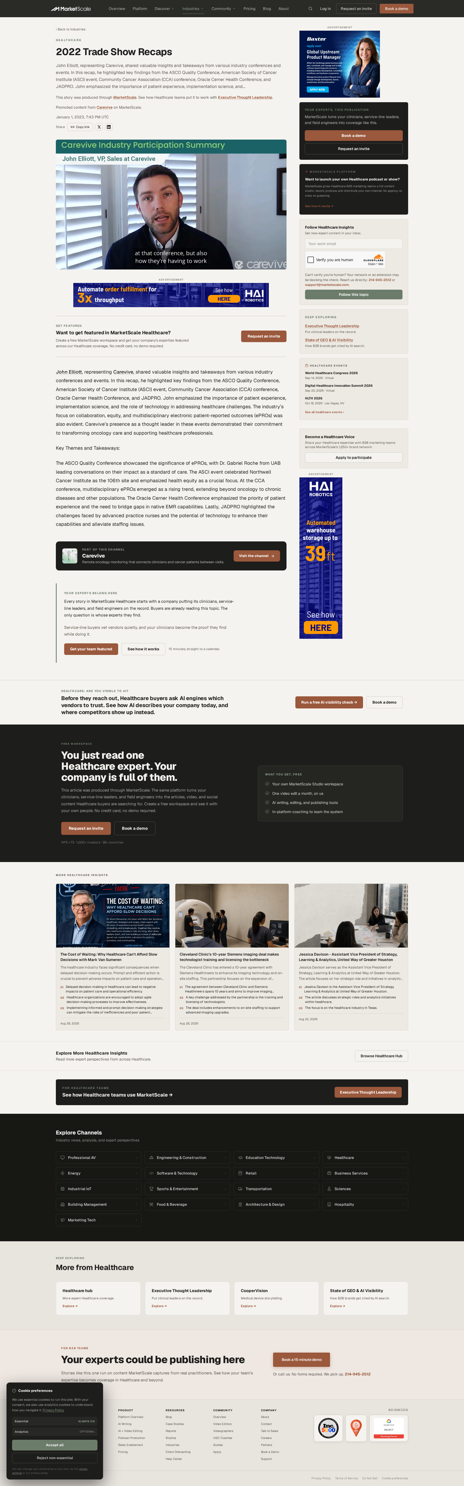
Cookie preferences (395, 1478)
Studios (171, 1438)
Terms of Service (346, 1478)
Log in (325, 8)
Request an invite (356, 8)
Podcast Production (131, 1438)
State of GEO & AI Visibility (329, 340)
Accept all (55, 1445)
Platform (140, 8)
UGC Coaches (222, 1438)
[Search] (310, 8)
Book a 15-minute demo (302, 1359)
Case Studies (175, 1424)
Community (221, 8)
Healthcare (69, 40)
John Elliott (69, 372)
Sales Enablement (130, 1445)
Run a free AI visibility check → (329, 702)
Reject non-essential (55, 1458)
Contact (266, 1424)
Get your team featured (91, 649)
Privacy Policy (321, 1478)
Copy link (83, 127)
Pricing (249, 8)
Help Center (174, 1459)
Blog (267, 8)
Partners (266, 1445)
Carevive (105, 107)
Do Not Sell (370, 1478)
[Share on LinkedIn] (109, 127)
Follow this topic (354, 294)
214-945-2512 (380, 280)
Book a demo (354, 135)
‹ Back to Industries (70, 29)
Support (266, 1459)
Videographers (223, 1431)
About (283, 8)
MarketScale (124, 97)
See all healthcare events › (324, 412)
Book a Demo (270, 1452)
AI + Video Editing (130, 1431)
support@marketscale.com (327, 284)
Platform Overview (130, 1417)
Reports (171, 1431)
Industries (190, 8)
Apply (217, 1452)
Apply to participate (354, 457)
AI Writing (125, 1424)
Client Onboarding (178, 1452)
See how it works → (319, 206)
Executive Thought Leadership (245, 97)
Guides (218, 1445)
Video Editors (222, 1424)
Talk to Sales (269, 1431)
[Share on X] (99, 127)
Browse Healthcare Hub (382, 1056)
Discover (162, 8)
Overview (117, 8)
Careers (266, 1438)
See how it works (143, 649)
